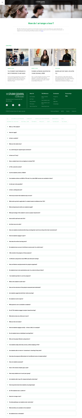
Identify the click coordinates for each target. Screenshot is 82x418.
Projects (41, 121)
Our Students (32, 96)
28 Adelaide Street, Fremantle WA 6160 (14, 99)
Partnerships (68, 93)
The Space (64, 121)
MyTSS (62, 111)
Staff (48, 121)
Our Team (32, 99)
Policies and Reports (55, 111)
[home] (41, 2)
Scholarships (55, 103)
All (8, 118)
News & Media (32, 101)
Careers (67, 111)
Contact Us (74, 111)
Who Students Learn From (46, 103)
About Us (32, 93)
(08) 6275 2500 (9, 101)
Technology (56, 121)
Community (29, 118)
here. (42, 30)
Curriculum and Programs (42, 118)
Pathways (34, 121)
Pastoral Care (25, 121)
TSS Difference (45, 93)
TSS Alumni (32, 103)
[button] (41, 126)
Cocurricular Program (17, 118)
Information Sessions (13, 121)
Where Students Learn (45, 97)
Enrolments (56, 93)
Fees (54, 99)
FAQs (66, 96)
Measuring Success (45, 106)
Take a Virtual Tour (33, 106)
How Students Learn (46, 100)
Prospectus (55, 96)
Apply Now (55, 101)
